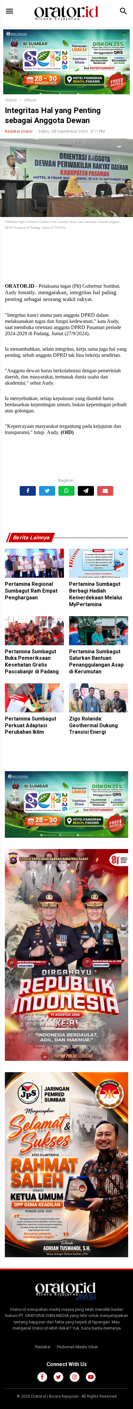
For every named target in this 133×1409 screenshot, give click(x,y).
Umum (30, 100)
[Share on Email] (105, 491)
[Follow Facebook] (42, 1377)
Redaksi (42, 1346)
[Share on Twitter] (47, 491)
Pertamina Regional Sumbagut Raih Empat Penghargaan (31, 591)
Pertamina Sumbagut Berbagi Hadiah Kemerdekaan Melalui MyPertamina (95, 594)
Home (10, 100)
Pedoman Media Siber (77, 1346)
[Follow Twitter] (58, 1377)
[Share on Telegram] (86, 491)
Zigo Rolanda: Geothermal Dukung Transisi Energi (93, 725)
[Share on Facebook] (28, 491)
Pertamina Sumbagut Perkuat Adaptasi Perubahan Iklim (30, 725)
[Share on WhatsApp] (66, 491)
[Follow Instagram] (74, 1377)
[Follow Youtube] (91, 1377)
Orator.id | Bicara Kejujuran (55, 1396)
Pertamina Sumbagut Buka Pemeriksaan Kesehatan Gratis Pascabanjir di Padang (32, 661)
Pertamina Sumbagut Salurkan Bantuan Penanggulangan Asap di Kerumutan (96, 661)
